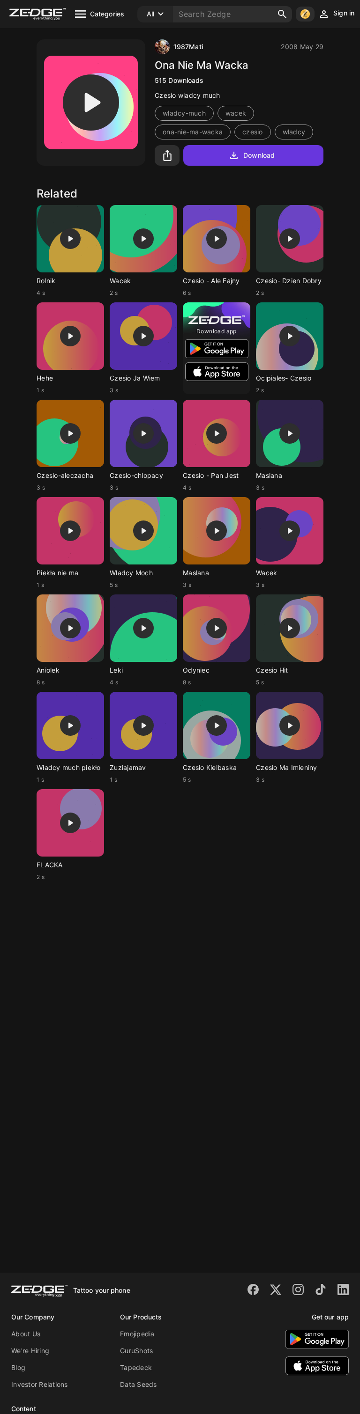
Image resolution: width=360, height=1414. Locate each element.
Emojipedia (137, 1334)
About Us (25, 1334)
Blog (18, 1367)
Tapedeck (136, 1367)
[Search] (282, 14)
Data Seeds (138, 1384)
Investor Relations (39, 1384)
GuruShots (136, 1351)
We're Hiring (30, 1351)
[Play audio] (91, 102)
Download (259, 155)
